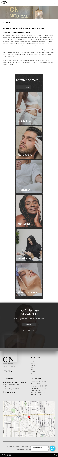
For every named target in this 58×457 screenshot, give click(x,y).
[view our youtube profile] (31, 330)
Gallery (33, 365)
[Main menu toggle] (54, 3)
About (32, 361)
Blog (32, 369)
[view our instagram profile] (26, 330)
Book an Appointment (37, 373)
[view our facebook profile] (24, 330)
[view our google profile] (29, 330)
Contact (33, 371)
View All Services (24, 87)
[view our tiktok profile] (34, 330)
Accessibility (20, 449)
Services (33, 363)
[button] (23, 87)
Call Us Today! (29, 324)
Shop (32, 367)
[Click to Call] (56, 455)
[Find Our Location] (54, 455)
